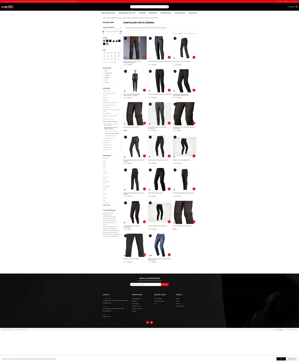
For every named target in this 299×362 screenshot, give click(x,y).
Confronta (144, 50)
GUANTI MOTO (107, 140)
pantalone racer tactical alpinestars (111, 236)
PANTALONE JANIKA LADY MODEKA (182, 225)
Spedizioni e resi (136, 306)
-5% (175, 38)
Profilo (177, 298)
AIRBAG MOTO (106, 91)
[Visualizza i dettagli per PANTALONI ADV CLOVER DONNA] (184, 47)
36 (115, 56)
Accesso (286, 1)
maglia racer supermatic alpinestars (111, 230)
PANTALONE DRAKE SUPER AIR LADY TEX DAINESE (134, 160)
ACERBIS (105, 172)
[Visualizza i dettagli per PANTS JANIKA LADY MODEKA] (135, 113)
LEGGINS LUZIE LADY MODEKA (131, 258)
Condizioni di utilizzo (137, 308)
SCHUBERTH (106, 181)
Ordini (177, 301)
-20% (150, 104)
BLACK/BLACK (107, 40)
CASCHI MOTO (106, 142)
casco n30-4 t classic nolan (109, 218)
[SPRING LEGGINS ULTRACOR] (184, 146)
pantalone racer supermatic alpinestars (112, 234)
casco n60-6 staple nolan (108, 222)
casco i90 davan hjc (107, 214)
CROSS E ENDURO (107, 147)
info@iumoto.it (106, 316)
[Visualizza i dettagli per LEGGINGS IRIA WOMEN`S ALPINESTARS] (184, 179)
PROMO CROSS (107, 113)
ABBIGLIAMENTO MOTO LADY (110, 121)
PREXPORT (105, 202)
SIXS (104, 195)
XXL (115, 62)
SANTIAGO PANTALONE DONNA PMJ (157, 225)
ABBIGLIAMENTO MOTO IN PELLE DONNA (111, 124)
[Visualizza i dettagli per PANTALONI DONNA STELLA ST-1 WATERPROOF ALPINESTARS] (184, 80)
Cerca (167, 6)
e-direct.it (281, 329)
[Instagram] (151, 322)
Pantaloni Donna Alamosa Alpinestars (159, 94)
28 (118, 53)
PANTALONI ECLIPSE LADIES (155, 193)
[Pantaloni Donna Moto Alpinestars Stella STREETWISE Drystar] (184, 113)
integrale (105, 224)
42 (108, 59)
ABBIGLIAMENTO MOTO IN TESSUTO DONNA (111, 128)
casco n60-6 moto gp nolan (109, 220)
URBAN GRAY (107, 43)
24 (104, 53)
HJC (104, 191)
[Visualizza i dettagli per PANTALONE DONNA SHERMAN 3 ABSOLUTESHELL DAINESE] (135, 80)
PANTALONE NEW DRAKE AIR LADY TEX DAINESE (133, 193)
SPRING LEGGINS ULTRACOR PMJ (181, 160)
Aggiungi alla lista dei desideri (144, 54)
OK (281, 359)
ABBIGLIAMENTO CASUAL (109, 105)
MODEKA (107, 77)
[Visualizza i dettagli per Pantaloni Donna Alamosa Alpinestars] (159, 80)
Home (104, 17)
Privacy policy (135, 303)
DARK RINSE (110, 40)
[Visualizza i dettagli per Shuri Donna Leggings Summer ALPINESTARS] (159, 113)
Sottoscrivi (165, 284)
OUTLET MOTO (106, 149)
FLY (104, 170)
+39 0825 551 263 (107, 303)
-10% (125, 38)
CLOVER (107, 82)
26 (111, 53)
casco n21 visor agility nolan (109, 216)
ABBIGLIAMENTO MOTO (109, 93)
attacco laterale (106, 212)
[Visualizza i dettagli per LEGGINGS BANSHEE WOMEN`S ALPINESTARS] (135, 212)
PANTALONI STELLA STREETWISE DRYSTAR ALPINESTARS (184, 128)
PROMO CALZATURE (108, 119)
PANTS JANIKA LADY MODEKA (131, 127)
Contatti (134, 311)
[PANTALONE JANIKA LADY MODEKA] (184, 212)
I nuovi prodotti (158, 298)
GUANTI (105, 95)
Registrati (279, 1)
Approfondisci (292, 359)
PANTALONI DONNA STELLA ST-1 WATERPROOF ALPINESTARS (181, 95)
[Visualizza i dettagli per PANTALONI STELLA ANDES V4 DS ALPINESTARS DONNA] (135, 47)
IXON (104, 160)
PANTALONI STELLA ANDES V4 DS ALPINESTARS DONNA (132, 62)
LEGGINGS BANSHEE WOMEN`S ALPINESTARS (131, 226)
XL (110, 62)
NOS (104, 200)
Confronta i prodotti (159, 301)
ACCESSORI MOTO (107, 145)
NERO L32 (119, 40)
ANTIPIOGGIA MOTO (109, 138)
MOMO (104, 193)
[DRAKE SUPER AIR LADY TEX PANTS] (135, 146)
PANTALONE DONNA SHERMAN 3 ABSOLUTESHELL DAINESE (132, 95)
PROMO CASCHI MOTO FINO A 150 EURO (111, 110)
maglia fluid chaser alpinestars (110, 226)
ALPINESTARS (108, 73)
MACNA (105, 198)
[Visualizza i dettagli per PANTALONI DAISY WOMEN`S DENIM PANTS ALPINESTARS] (159, 245)
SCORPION (105, 158)
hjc (116, 222)
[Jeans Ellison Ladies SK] (159, 146)
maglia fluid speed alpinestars (110, 228)
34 (111, 56)
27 (115, 53)
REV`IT (106, 70)
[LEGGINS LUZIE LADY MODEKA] (135, 245)
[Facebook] (147, 322)
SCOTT (104, 167)
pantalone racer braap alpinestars (110, 232)
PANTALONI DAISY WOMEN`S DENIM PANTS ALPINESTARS (159, 259)
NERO (113, 40)
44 (111, 59)
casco (112, 212)
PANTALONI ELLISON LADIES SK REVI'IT (158, 160)
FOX (104, 174)
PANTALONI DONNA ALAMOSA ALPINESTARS (159, 61)
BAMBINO (105, 98)
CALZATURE (106, 107)
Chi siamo (134, 301)
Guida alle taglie (136, 298)
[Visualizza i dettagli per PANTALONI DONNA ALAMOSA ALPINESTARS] (159, 47)
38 (118, 56)
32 (108, 56)
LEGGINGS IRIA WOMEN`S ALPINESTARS (183, 193)
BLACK (104, 40)
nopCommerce (294, 329)
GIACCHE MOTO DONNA (111, 131)
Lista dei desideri (180, 306)
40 (104, 59)
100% (104, 163)
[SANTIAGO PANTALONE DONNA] (159, 212)
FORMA (105, 188)
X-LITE (104, 184)
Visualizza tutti (106, 204)
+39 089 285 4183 (107, 311)
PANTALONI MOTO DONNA (112, 133)
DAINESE (107, 75)
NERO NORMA (104, 43)
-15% (125, 71)
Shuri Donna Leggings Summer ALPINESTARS (157, 128)
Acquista (144, 57)
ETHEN (104, 165)
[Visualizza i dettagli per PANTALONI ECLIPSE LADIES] (159, 179)
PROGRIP (105, 177)
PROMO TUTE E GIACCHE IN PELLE (110, 116)
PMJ (106, 80)
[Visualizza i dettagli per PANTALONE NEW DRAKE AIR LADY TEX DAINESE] (135, 179)
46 (115, 59)
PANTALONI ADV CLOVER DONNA (181, 61)
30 (104, 56)
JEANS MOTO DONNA (110, 135)
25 (108, 53)
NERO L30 (116, 40)
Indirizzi (178, 303)
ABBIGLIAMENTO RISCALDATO (111, 102)
